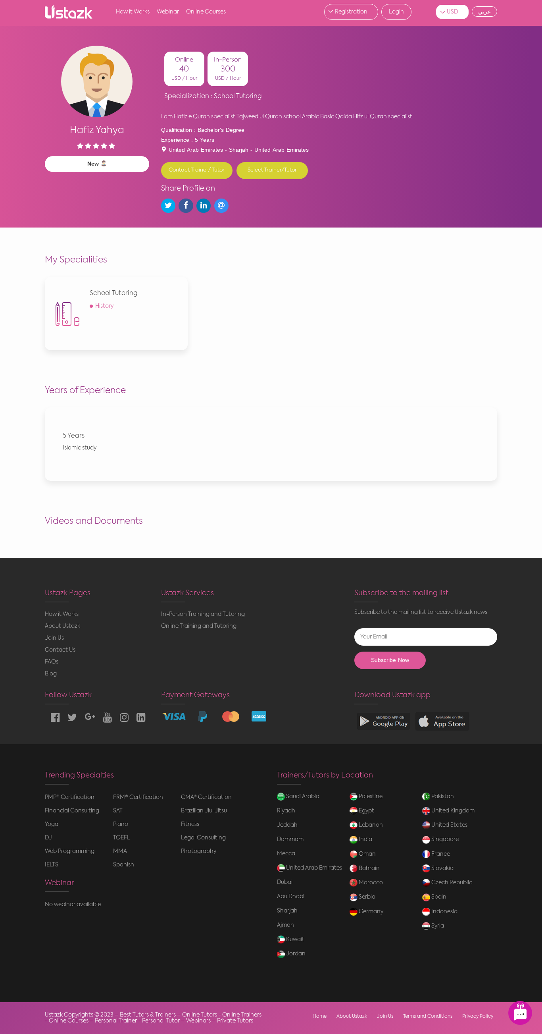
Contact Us (60, 650)
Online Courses (206, 12)
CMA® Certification (206, 797)
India (364, 839)
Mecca (286, 854)
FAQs (51, 662)
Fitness (190, 824)
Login (396, 12)
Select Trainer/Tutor (272, 170)
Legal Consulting (203, 838)
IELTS (51, 865)
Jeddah (287, 825)
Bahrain (368, 868)
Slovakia (442, 868)
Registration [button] (351, 12)
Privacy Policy (477, 1016)
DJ (48, 838)
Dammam (290, 839)
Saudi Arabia (302, 796)
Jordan (295, 954)
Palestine (369, 796)
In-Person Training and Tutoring (203, 614)
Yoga (51, 824)
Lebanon (370, 825)
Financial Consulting (72, 811)
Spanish (123, 865)
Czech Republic (451, 882)
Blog (51, 674)
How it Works (133, 12)
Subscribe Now (390, 660)
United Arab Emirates (313, 868)
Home (320, 1016)
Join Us (54, 638)
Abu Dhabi (290, 896)
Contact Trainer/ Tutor (197, 170)
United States (448, 825)
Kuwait (294, 939)
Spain (438, 897)
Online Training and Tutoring (198, 626)
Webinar (168, 12)
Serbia (366, 897)
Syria (437, 926)
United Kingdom (452, 811)
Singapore (444, 839)
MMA (120, 851)
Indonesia (443, 911)
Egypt (365, 811)
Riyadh (286, 811)
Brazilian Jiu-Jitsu (204, 811)
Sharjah (287, 911)
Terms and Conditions (427, 1016)
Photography (198, 851)
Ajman (285, 925)
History (104, 306)
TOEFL (121, 838)
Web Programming (69, 851)
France (440, 854)
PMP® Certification (69, 797)
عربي (484, 11)
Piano (120, 824)
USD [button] (452, 12)
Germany (370, 911)
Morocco (370, 882)
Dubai (284, 882)
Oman (366, 854)
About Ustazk (62, 626)
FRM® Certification (138, 797)
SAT (118, 811)
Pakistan (442, 796)
